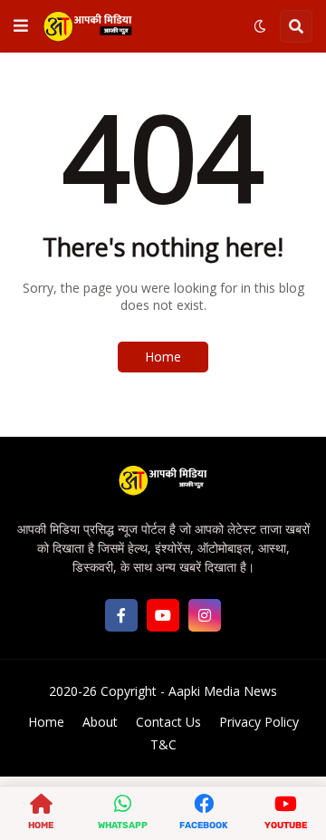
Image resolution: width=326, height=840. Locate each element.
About (100, 721)
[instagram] (204, 615)
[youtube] (163, 615)
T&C (163, 744)
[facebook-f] (121, 615)
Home (163, 356)
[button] (21, 26)
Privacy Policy (259, 721)
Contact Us (168, 721)
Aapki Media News (222, 691)
